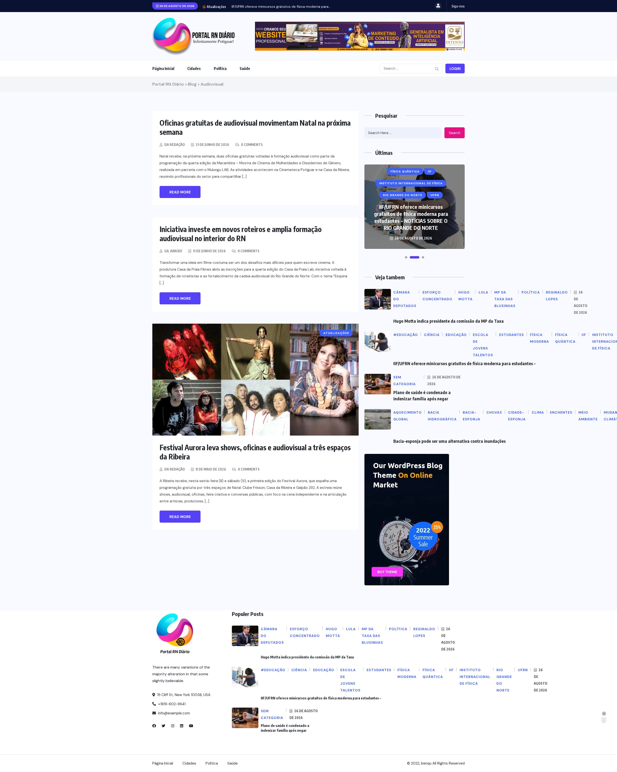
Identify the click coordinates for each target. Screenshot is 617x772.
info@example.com (173, 713)
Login (455, 68)
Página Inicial (163, 68)
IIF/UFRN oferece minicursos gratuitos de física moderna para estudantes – (464, 363)
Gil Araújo (173, 251)
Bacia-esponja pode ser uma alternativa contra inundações (449, 441)
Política (220, 68)
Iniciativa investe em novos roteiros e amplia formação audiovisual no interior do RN (241, 234)
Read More (180, 192)
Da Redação (174, 145)
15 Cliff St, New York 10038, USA (183, 694)
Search (454, 132)
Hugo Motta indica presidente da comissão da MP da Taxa (448, 321)
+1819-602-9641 (171, 704)
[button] (406, 257)
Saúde (245, 68)
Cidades (194, 68)
